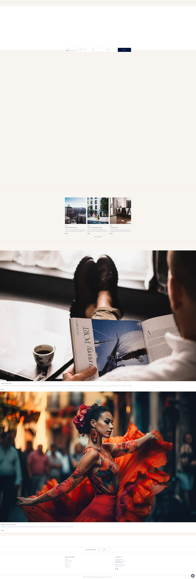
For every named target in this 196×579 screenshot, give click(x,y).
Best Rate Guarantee (71, 227)
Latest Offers (98, 21)
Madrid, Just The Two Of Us (8, 524)
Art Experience (114, 227)
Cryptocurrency (68, 566)
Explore (66, 109)
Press (66, 562)
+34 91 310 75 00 (120, 559)
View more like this (98, 165)
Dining (10, 4)
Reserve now (124, 49)
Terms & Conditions (110, 577)
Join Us (104, 549)
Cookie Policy (99, 577)
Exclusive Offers (67, 563)
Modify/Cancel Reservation (120, 564)
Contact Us (67, 565)
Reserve (98, 178)
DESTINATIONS (5, 1)
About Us (66, 559)
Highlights (14, 4)
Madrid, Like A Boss (6, 383)
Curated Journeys (5, 4)
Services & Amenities (116, 103)
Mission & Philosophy (69, 560)
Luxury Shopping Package (94, 227)
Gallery (18, 4)
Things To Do (91, 103)
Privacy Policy (104, 577)
